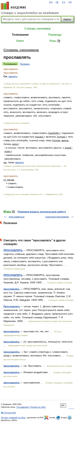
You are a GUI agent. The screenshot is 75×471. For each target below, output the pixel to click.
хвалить (19, 162)
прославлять (11, 288)
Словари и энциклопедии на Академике (30, 13)
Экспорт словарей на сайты (13, 417)
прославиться (16, 216)
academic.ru (13, 5)
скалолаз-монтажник (57, 216)
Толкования (20, 34)
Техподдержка (22, 407)
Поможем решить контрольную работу (42, 211)
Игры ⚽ (55, 40)
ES (63, 2)
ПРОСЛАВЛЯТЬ (12, 250)
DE (57, 2)
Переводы (55, 34)
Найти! (67, 19)
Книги (20, 40)
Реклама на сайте (38, 407)
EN (50, 2)
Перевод (25, 64)
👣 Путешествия (8, 413)
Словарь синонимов (37, 28)
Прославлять (11, 306)
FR (70, 2)
